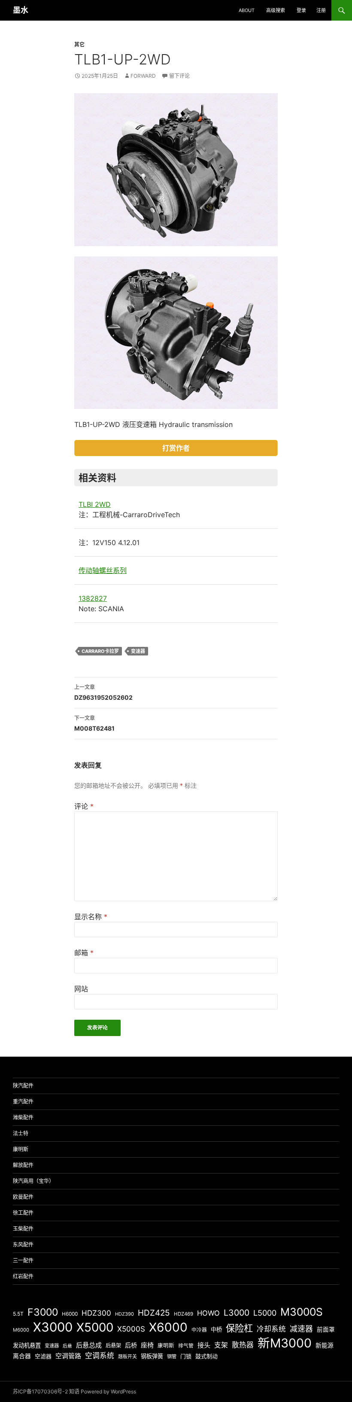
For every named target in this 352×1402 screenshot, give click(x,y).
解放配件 (23, 1165)
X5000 (94, 1327)
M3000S (301, 1311)
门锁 (185, 1356)
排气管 (186, 1346)
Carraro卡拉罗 (100, 651)
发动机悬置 (27, 1345)
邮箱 (84, 952)
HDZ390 (124, 1314)
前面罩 (326, 1329)
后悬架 (113, 1345)
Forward (143, 76)
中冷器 (199, 1330)
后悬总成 (89, 1345)
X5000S (131, 1328)
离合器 (22, 1356)
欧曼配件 (23, 1197)
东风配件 (23, 1244)
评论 (84, 806)
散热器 (243, 1345)
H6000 (70, 1314)
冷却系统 (271, 1329)
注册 (321, 10)
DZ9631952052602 (103, 692)
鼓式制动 (206, 1356)
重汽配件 (23, 1101)
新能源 (325, 1345)
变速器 (138, 651)
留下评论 (179, 76)
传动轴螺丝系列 (103, 570)
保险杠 (239, 1328)
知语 (74, 1391)
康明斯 (20, 1149)
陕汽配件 (23, 1085)
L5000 (264, 1312)
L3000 (236, 1313)
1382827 (93, 598)
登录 (301, 10)
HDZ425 (154, 1313)
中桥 (216, 1329)
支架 (221, 1345)
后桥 (131, 1345)
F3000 (42, 1312)
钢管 (171, 1356)
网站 (81, 988)
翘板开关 (127, 1356)
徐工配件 (23, 1213)
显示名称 (90, 916)
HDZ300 (96, 1312)
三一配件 (23, 1260)
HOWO (208, 1313)
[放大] (266, 104)
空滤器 (43, 1356)
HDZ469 (183, 1314)
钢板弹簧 (152, 1356)
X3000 (53, 1327)
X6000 (168, 1327)
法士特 (20, 1133)
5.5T (18, 1314)
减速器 (301, 1328)
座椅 (147, 1345)
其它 (79, 44)
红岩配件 (23, 1276)
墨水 (20, 10)
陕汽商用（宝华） (33, 1181)
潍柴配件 (23, 1117)
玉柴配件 (23, 1228)
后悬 (67, 1346)
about (247, 10)
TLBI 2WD (95, 504)
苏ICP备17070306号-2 (40, 1391)
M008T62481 (94, 723)
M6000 (21, 1330)
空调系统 (99, 1355)
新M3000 (285, 1342)
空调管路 (68, 1356)
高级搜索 (275, 10)
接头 (203, 1345)
